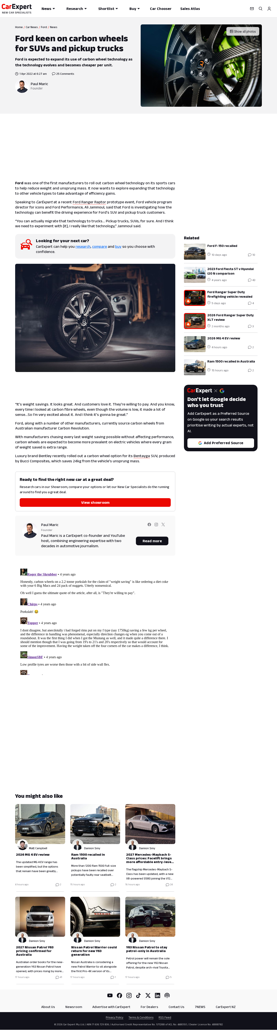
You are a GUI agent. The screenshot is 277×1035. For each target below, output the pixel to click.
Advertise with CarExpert (111, 1007)
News (46, 8)
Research (74, 8)
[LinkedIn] (157, 995)
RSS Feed (165, 1017)
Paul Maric (39, 84)
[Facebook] (119, 995)
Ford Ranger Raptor (89, 202)
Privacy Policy (114, 1017)
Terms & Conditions (141, 1017)
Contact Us (176, 1007)
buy (118, 246)
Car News (32, 27)
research (83, 246)
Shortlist (106, 8)
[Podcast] (167, 995)
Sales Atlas (190, 8)
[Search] (260, 8)
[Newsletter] (252, 8)
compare (99, 246)
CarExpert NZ (226, 1007)
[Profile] (269, 8)
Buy (132, 8)
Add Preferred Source (223, 443)
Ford (44, 27)
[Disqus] (95, 621)
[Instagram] (129, 995)
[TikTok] (138, 995)
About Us (48, 1007)
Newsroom (73, 1007)
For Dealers (149, 1007)
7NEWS (200, 1007)
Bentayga (142, 456)
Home (19, 27)
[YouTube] (110, 995)
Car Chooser (161, 8)
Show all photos (245, 31)
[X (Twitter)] (148, 995)
